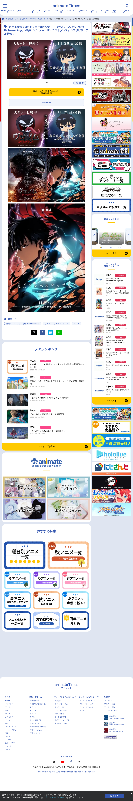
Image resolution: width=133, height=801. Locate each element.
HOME (3, 10)
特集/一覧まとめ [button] (35, 697)
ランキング (10, 11)
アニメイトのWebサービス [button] (89, 697)
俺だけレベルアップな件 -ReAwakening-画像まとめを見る (46, 92)
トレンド (19, 11)
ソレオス (82, 710)
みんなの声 (47, 11)
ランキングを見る (46, 446)
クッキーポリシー (61, 707)
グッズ (56, 11)
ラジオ (39, 11)
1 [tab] (101, 247)
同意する (114, 796)
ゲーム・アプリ (83, 11)
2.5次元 (107, 11)
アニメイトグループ (111, 710)
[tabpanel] (111, 236)
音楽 (92, 11)
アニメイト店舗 (109, 707)
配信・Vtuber (115, 11)
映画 (61, 11)
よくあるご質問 (60, 717)
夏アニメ (33, 710)
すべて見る (111, 400)
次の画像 (78, 83)
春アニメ (33, 707)
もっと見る (111, 253)
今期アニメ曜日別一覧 (38, 704)
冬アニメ (33, 717)
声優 (33, 11)
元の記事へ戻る (47, 102)
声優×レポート (35, 733)
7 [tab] (122, 247)
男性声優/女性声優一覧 (38, 727)
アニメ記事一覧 (35, 720)
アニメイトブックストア (88, 701)
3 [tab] (108, 247)
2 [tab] (105, 247)
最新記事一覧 (34, 701)
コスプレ (99, 11)
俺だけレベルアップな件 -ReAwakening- (22, 324)
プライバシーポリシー (62, 704)
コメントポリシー (61, 710)
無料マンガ (126, 11)
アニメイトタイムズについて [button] (65, 697)
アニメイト (108, 701)
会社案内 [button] (107, 697)
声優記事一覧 (34, 723)
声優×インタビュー (36, 730)
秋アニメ (33, 714)
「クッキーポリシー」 (55, 797)
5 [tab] (115, 247)
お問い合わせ (59, 714)
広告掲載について (61, 723)
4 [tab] (111, 247)
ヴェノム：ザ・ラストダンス (56, 324)
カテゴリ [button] (8, 697)
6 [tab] (118, 247)
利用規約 (58, 701)
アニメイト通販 (109, 704)
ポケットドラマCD (86, 707)
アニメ (27, 11)
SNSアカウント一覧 (62, 720)
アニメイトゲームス (86, 704)
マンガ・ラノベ (71, 11)
